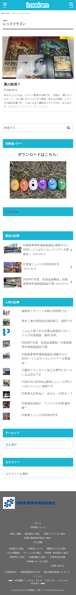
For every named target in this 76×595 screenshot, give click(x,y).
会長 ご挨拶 (15, 534)
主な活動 (38, 542)
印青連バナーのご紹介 (37, 561)
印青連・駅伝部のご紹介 (56, 553)
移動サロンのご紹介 (56, 549)
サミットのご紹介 (32, 553)
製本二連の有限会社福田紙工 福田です (47, 320)
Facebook (12, 211)
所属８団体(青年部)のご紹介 (37, 538)
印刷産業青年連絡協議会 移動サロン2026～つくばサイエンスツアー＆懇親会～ (46, 249)
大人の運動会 (13, 553)
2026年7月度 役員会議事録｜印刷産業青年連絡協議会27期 (45, 281)
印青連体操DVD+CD (30, 572)
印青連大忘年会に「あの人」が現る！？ (47, 393)
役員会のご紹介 (16, 549)
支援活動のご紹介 (37, 557)
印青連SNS (11, 572)
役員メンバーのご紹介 (54, 534)
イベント (38, 576)
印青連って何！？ (36, 590)
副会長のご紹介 (32, 534)
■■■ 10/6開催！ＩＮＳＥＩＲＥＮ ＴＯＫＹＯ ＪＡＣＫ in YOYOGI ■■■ (38, 582)
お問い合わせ (57, 566)
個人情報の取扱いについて (57, 572)
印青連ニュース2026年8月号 (41, 266)
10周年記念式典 (57, 557)
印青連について (38, 527)
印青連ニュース (35, 549)
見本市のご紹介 (17, 557)
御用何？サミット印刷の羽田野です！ (46, 311)
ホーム (38, 523)
